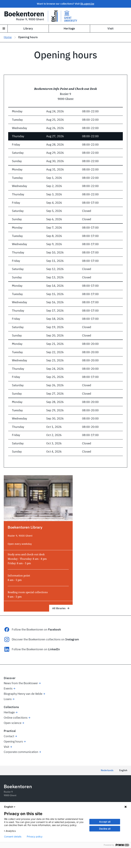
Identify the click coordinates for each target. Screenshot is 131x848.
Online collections (15, 717)
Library (28, 28)
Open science (12, 723)
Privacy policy (34, 836)
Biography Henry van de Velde (23, 694)
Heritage (69, 28)
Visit (110, 28)
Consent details (12, 836)
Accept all (104, 821)
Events (8, 688)
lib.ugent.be (87, 3)
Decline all (104, 828)
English (123, 770)
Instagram (72, 639)
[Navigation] (4, 28)
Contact (9, 736)
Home (8, 37)
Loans (8, 699)
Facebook (54, 629)
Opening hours (13, 741)
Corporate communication (21, 752)
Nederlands (107, 770)
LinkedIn (54, 649)
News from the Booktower (21, 683)
